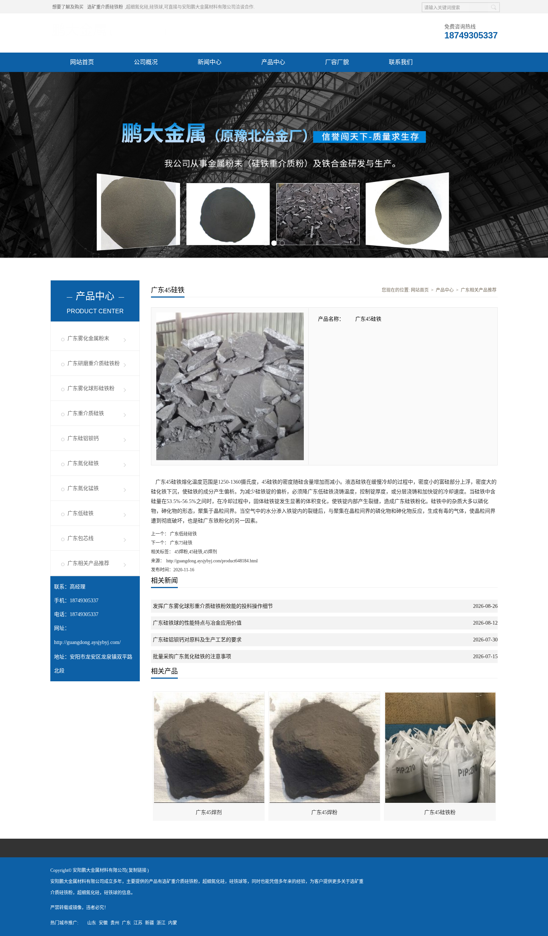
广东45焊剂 (209, 812)
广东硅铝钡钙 (83, 438)
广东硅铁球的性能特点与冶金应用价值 (197, 623)
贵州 (114, 923)
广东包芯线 (80, 538)
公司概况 (146, 62)
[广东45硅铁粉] (440, 695)
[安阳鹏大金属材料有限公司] (109, 22)
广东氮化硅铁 (83, 463)
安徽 (103, 923)
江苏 (137, 923)
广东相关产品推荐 (88, 563)
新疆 (149, 923)
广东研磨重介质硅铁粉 (93, 363)
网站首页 (82, 62)
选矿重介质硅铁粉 (105, 7)
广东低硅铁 (80, 513)
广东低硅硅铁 (183, 534)
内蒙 (172, 923)
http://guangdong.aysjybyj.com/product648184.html (212, 560)
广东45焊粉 (324, 812)
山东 (91, 923)
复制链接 (138, 870)
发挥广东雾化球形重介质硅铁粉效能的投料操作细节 (213, 606)
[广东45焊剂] (209, 695)
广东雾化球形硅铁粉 (90, 388)
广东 (126, 923)
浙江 (161, 923)
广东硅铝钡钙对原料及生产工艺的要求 (197, 640)
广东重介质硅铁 (85, 413)
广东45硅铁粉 (440, 812)
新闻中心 (209, 62)
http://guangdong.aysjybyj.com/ (87, 642)
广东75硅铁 (180, 543)
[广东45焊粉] (325, 695)
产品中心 (273, 62)
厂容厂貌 (337, 62)
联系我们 (401, 62)
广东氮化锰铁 (83, 488)
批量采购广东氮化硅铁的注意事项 (192, 656)
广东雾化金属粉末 (88, 338)
